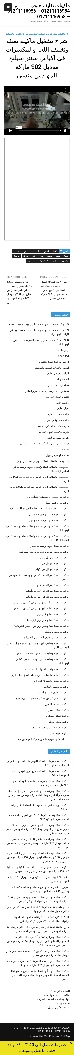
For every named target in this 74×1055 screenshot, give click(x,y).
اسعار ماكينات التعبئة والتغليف (51, 367)
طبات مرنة (63, 1003)
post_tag (63, 356)
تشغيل (17, 251)
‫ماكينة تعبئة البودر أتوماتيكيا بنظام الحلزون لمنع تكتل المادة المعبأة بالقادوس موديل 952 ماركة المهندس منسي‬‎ (39, 975)
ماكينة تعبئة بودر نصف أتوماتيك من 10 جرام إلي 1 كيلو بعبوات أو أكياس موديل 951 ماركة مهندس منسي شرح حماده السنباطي (38, 795)
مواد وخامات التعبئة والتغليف (53, 999)
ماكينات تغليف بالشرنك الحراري (51, 680)
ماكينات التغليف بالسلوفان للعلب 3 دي (47, 496)
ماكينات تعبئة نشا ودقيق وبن (53, 614)
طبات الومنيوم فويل (57, 455)
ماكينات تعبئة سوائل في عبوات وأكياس (47, 590)
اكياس (47, 251)
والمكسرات (43, 260)
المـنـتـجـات (62, 379)
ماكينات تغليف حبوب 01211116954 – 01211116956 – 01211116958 (39, 11)
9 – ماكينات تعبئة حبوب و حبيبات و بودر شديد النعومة (39, 324)
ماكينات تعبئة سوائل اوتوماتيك (52, 557)
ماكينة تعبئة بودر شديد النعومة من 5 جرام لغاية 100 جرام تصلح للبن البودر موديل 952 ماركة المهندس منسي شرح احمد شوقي (37, 829)
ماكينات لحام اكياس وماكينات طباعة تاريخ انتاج (42, 698)
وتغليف (31, 260)
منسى (65, 260)
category (63, 350)
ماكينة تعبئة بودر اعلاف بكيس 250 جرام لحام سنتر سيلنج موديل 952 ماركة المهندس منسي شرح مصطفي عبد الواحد (38, 843)
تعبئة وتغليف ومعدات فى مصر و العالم (47, 391)
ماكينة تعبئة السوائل (57, 715)
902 (55, 251)
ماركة (25, 256)
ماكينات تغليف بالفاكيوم (55, 686)
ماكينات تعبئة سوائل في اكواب (51, 569)
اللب (38, 251)
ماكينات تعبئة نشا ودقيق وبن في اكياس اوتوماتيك (41, 626)
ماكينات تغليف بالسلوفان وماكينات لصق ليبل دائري (40, 675)
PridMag (65, 1036)
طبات (65, 449)
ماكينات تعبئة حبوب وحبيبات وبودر (49, 546)
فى (33, 256)
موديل (56, 260)
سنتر (58, 256)
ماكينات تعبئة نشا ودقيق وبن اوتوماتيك (47, 620)
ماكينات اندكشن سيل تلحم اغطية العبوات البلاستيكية (39, 508)
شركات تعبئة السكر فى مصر (52, 426)
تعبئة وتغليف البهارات (57, 385)
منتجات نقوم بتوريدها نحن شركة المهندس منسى (41, 739)
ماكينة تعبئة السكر (58, 710)
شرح (41, 256)
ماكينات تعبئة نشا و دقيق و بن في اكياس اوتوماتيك (40, 602)
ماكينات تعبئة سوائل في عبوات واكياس (47, 596)
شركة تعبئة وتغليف (58, 437)
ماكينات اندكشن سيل (57, 502)
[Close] (71, 1043)
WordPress (49, 1036)
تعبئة (66, 256)
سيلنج (49, 256)
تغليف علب (62, 402)
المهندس (28, 251)
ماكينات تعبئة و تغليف (56, 631)
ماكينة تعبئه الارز (59, 733)
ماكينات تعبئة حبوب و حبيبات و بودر (49, 514)
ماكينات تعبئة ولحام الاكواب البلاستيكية (47, 669)
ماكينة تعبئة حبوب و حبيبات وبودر (50, 727)
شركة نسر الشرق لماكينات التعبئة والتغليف (44, 443)
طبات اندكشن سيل (59, 1007)
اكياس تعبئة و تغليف (57, 373)
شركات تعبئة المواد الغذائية (53, 432)
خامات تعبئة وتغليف (57, 414)
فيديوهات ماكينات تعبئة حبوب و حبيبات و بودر (43, 461)
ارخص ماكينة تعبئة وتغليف (54, 361)
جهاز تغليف (62, 408)
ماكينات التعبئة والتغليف (56, 995)
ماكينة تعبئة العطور (58, 721)
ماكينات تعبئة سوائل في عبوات (51, 585)
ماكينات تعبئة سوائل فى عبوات (51, 563)
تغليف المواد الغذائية (57, 396)
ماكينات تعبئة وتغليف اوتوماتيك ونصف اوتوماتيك (42, 653)
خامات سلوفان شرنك (56, 420)
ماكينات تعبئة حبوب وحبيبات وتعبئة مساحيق (44, 551)
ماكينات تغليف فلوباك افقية (53, 692)
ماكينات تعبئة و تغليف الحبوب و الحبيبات (46, 637)
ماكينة (17, 256)
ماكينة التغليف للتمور (57, 704)
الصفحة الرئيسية (60, 991)
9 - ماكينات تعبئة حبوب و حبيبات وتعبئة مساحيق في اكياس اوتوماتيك (37, 33)
